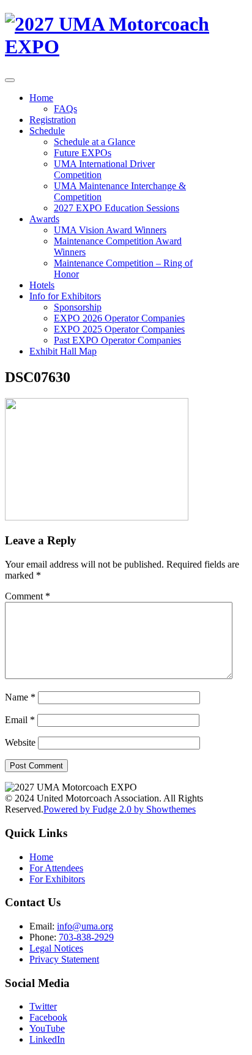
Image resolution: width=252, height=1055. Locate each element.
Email (20, 720)
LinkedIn (47, 1039)
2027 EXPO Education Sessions (116, 208)
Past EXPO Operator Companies (117, 340)
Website (20, 742)
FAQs (65, 108)
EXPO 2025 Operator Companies (119, 329)
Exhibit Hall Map (63, 351)
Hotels (41, 285)
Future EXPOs (82, 153)
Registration (52, 120)
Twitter (43, 1006)
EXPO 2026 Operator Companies (119, 318)
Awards (44, 219)
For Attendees (56, 868)
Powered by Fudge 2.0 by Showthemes (119, 809)
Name (20, 697)
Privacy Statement (64, 959)
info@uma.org (85, 926)
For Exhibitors (57, 879)
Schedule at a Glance (94, 142)
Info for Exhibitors (65, 296)
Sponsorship (78, 307)
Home (41, 97)
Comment (27, 596)
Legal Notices (56, 948)
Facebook (48, 1017)
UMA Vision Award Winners (110, 230)
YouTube (47, 1028)
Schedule (47, 131)
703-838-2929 (86, 937)
